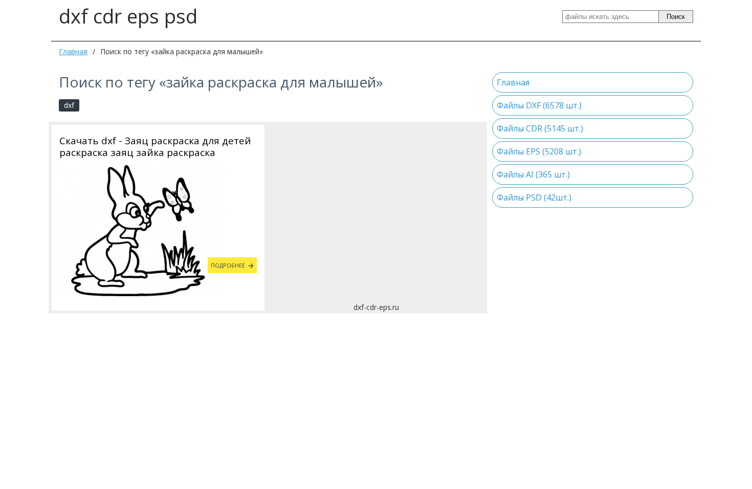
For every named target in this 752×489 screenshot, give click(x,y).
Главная (73, 51)
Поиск (676, 16)
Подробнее (228, 265)
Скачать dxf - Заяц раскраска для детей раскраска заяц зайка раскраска (155, 147)
